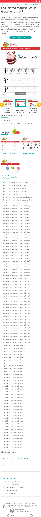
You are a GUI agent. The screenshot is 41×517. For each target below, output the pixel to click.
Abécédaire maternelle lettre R (12, 398)
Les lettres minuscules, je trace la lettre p (16, 232)
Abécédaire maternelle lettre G (12, 430)
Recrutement (32, 503)
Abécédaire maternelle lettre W (13, 383)
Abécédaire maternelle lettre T (12, 392)
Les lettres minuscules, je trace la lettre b (16, 273)
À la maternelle (27, 4)
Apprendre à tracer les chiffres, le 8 (14, 351)
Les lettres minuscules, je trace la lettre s (16, 223)
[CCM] (10, 515)
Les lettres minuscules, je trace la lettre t (16, 220)
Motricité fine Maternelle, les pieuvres (14, 191)
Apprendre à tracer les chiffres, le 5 (14, 360)
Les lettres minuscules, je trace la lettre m (16, 241)
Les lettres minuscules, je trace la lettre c (16, 270)
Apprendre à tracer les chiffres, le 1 (14, 371)
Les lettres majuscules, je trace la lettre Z (16, 278)
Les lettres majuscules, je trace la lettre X (16, 284)
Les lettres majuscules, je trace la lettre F (16, 328)
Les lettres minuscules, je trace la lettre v (16, 215)
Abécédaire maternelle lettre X (12, 380)
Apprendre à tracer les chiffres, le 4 (14, 363)
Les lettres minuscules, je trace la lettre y (16, 206)
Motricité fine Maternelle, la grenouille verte (17, 197)
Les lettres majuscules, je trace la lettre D (16, 334)
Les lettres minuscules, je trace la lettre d (16, 267)
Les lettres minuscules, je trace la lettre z (16, 203)
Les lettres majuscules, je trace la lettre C (16, 337)
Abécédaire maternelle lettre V (12, 386)
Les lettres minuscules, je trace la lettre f (16, 261)
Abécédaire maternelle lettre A (12, 447)
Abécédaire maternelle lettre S (12, 395)
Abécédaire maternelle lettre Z (12, 374)
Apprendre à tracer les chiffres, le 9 (14, 348)
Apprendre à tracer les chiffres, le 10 (14, 345)
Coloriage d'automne (12, 485)
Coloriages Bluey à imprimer (14, 487)
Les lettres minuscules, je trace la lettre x (16, 209)
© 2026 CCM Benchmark (30, 507)
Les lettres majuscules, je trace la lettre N (16, 307)
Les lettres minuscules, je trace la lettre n (16, 238)
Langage (37, 4)
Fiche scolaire (8, 458)
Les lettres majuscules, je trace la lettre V (16, 290)
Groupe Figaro (18, 507)
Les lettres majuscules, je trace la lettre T (16, 296)
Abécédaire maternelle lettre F (12, 433)
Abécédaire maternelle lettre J (12, 421)
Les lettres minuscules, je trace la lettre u (16, 217)
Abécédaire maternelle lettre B (12, 444)
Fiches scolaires (16, 4)
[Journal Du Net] (30, 515)
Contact (19, 503)
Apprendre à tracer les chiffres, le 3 (14, 366)
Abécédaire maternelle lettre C (12, 441)
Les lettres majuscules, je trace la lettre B (16, 340)
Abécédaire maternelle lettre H (12, 427)
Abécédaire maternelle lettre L (12, 415)
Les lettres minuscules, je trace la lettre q (16, 229)
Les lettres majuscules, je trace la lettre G (16, 325)
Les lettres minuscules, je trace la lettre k (16, 246)
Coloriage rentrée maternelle (14, 482)
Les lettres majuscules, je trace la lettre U (16, 293)
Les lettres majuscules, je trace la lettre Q (16, 302)
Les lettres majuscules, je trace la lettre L (16, 313)
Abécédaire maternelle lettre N (12, 409)
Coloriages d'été (10, 493)
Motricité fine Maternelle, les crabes (14, 194)
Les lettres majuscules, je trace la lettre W (16, 287)
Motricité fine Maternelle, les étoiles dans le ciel (18, 182)
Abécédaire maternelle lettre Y (12, 377)
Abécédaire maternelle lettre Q (12, 401)
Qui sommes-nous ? (10, 503)
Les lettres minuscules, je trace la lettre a (16, 276)
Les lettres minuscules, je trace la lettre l (15, 244)
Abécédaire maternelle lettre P (12, 403)
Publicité (25, 503)
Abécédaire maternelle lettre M (12, 412)
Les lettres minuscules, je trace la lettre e (16, 264)
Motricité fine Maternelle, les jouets (14, 185)
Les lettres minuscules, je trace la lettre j (16, 249)
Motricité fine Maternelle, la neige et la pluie (17, 200)
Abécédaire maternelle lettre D (12, 438)
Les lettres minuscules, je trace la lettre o (16, 235)
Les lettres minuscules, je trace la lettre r (16, 226)
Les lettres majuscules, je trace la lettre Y (16, 281)
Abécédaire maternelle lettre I (12, 424)
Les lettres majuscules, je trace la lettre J (16, 316)
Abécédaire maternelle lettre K (12, 418)
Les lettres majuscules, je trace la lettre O (16, 305)
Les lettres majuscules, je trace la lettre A (16, 342)
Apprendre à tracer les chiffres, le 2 (14, 369)
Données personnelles (10, 505)
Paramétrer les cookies (24, 505)
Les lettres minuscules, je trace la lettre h (16, 255)
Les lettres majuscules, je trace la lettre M (16, 310)
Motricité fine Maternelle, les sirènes (14, 188)
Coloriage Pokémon (11, 490)
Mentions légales (8, 507)
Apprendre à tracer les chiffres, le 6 (14, 357)
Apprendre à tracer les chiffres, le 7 (14, 354)
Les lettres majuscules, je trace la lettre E (16, 331)
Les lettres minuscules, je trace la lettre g (16, 258)
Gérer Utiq (34, 505)
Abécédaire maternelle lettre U (12, 389)
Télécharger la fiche (20, 38)
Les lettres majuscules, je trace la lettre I (16, 319)
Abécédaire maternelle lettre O (12, 406)
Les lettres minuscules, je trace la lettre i (15, 252)
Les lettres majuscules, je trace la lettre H (16, 322)
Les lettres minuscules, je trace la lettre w (16, 212)
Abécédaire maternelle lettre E (12, 435)
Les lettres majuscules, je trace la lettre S (16, 299)
